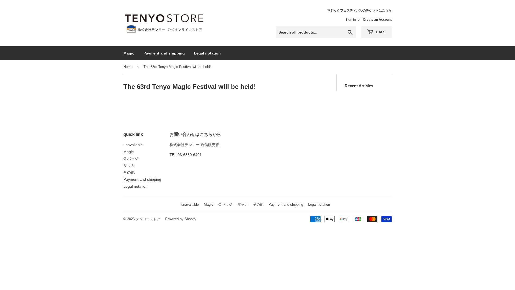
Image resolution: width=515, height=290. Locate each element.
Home (128, 67)
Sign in (350, 19)
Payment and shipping (164, 53)
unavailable (133, 145)
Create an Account (377, 19)
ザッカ (129, 165)
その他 (129, 172)
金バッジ (130, 158)
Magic (128, 53)
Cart (380, 32)
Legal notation (207, 53)
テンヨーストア (148, 219)
